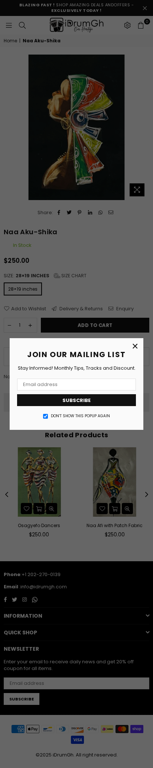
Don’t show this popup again (80, 416)
